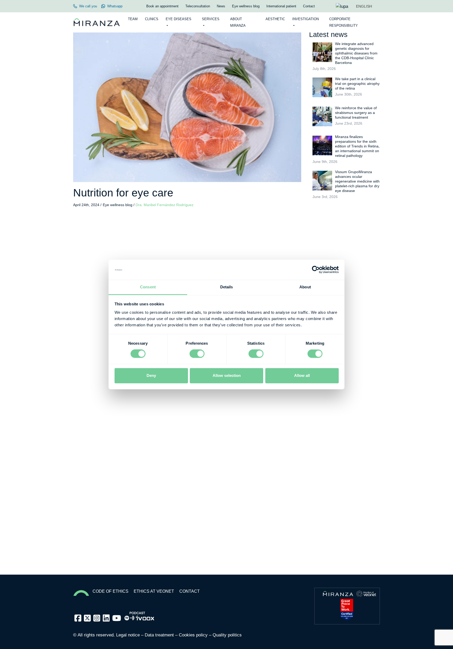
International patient (281, 6)
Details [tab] (226, 287)
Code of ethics (110, 591)
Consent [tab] (148, 287)
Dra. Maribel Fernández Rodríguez (164, 205)
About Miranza (238, 22)
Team (133, 19)
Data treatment (159, 634)
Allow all (302, 375)
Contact (309, 6)
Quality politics (227, 634)
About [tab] (305, 287)
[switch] (197, 354)
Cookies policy (193, 634)
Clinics (151, 19)
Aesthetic (275, 19)
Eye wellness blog (246, 6)
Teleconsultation (197, 6)
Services (210, 19)
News (221, 6)
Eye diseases (178, 19)
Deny (151, 375)
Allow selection (227, 375)
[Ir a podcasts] (139, 614)
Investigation (305, 19)
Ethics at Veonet (154, 591)
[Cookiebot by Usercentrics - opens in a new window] (316, 270)
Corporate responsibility (343, 22)
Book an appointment (162, 6)
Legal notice (128, 634)
